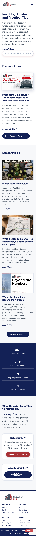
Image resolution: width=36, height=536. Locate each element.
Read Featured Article (14, 136)
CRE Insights (6, 523)
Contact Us (23, 510)
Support (5, 520)
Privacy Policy (24, 525)
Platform (5, 507)
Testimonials (23, 512)
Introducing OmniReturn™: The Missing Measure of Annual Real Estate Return (16, 97)
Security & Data (24, 520)
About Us (22, 507)
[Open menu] (32, 4)
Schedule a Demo (16, 454)
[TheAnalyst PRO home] (9, 4)
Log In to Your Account (16, 475)
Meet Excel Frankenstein (15, 183)
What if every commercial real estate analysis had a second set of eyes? (18, 242)
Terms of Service (25, 523)
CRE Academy (7, 525)
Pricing (5, 510)
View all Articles (16, 334)
